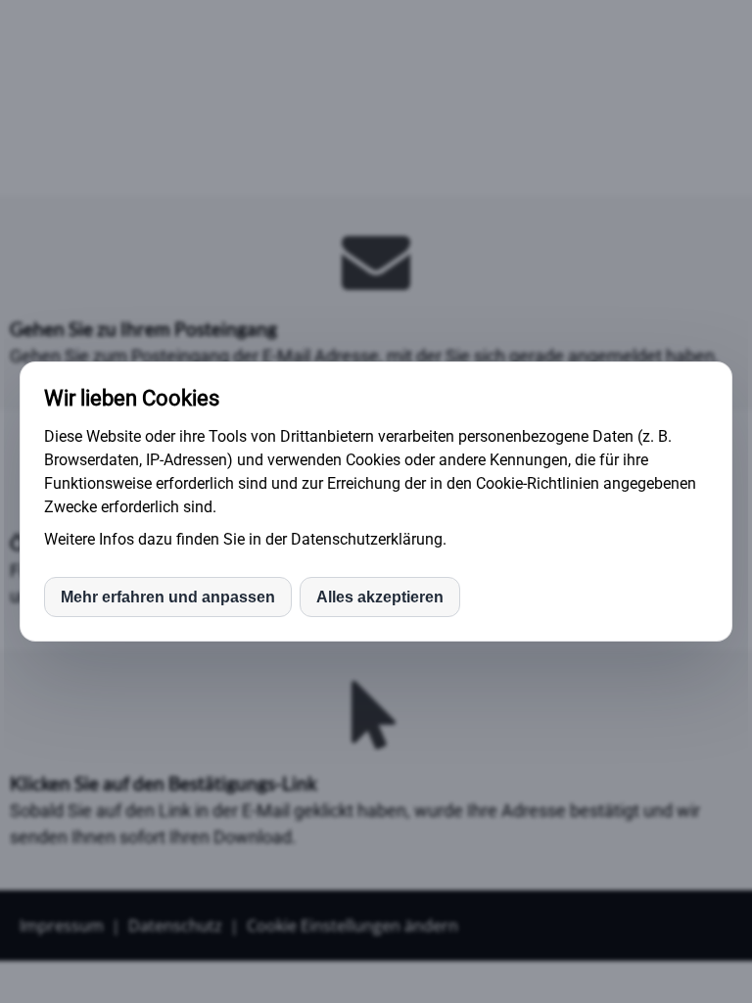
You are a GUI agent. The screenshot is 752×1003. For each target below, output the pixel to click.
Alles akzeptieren (380, 597)
